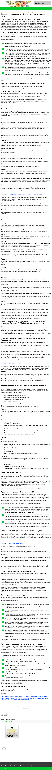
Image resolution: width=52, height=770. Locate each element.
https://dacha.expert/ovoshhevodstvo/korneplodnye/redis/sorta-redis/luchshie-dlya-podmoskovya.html (24, 698)
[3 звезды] (31, 12)
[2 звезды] (30, 12)
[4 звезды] (33, 12)
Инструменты (34, 765)
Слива (11, 765)
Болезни (17, 763)
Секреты (7, 765)
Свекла (2, 765)
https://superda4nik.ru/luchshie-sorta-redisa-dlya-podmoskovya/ (15, 699)
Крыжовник (34, 763)
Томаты (22, 765)
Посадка (44, 763)
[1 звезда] (29, 12)
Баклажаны (11, 763)
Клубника (28, 763)
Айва (7, 763)
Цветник (3, 763)
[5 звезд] (34, 12)
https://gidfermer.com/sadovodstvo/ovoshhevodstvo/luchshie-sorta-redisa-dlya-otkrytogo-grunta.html (24, 696)
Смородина (16, 765)
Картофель (22, 763)
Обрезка (39, 763)
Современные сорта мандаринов (12, 736)
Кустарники (27, 765)
